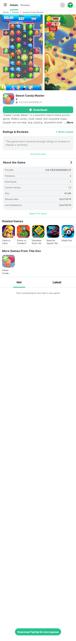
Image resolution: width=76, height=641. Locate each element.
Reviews (25, 5)
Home (6, 12)
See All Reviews (38, 154)
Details (14, 5)
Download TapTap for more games (38, 631)
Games (15, 12)
